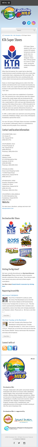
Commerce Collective (19, 439)
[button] (6, 3)
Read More (6, 315)
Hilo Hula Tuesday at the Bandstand (14, 320)
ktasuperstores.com (7, 208)
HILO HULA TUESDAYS (10, 295)
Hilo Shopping (17, 35)
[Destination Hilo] (16, 19)
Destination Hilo (8, 35)
